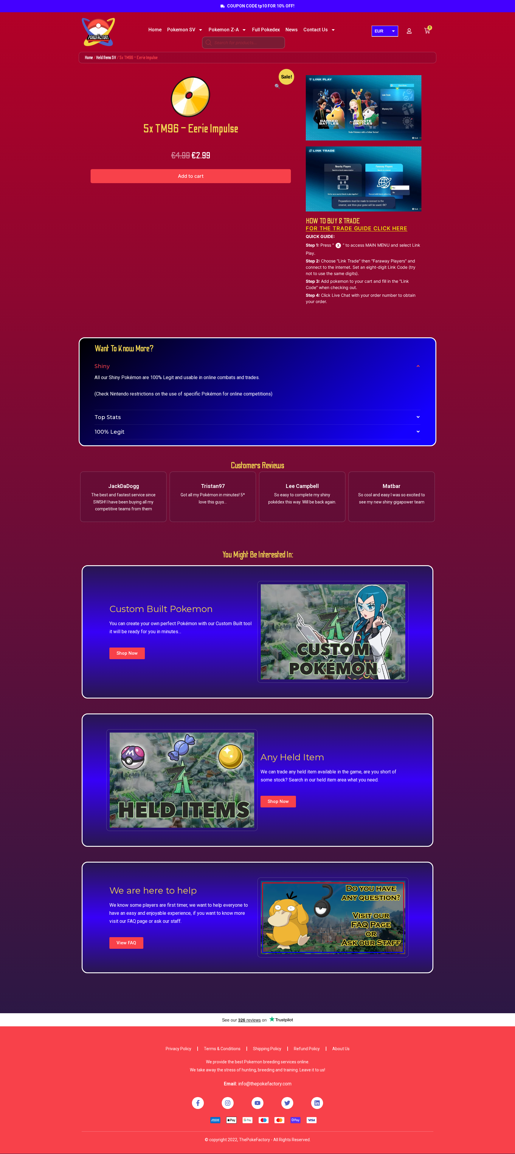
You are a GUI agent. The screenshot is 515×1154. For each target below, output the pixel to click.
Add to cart (191, 176)
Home (155, 29)
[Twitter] (287, 1103)
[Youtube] (257, 1103)
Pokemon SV (181, 29)
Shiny (102, 366)
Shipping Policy (267, 1048)
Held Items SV (106, 57)
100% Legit (109, 432)
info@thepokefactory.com (264, 1084)
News (292, 29)
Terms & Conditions (222, 1048)
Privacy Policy (178, 1048)
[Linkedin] (317, 1103)
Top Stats (107, 417)
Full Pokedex (266, 29)
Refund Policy (307, 1048)
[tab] (257, 366)
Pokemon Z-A (224, 29)
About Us (341, 1048)
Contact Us (315, 29)
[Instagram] (228, 1103)
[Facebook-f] (198, 1103)
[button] (127, 653)
